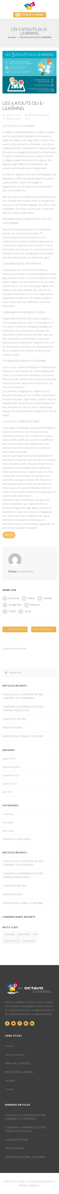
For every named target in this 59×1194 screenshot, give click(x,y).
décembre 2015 (11, 767)
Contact (9, 1089)
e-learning (8, 814)
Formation (8, 822)
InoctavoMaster (38, 115)
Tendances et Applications (16, 838)
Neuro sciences (12, 940)
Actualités (10, 1080)
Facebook (14, 598)
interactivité (23, 934)
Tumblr (12, 611)
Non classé (14, 118)
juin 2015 (7, 791)
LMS (35, 934)
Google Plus (15, 604)
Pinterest (35, 604)
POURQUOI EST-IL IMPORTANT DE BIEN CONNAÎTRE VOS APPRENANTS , (23, 696)
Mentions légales (28, 1185)
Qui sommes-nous (15, 1054)
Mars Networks (45, 1181)
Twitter (31, 598)
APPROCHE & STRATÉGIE (17, 1063)
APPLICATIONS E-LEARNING (19, 1072)
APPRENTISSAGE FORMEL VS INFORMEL (23, 736)
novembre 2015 (11, 775)
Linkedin (47, 598)
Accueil (12, 37)
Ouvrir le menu (32, 14)
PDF (7, 535)
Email (27, 611)
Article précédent (17, 629)
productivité (29, 940)
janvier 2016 (9, 758)
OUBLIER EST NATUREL (14, 719)
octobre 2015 (10, 783)
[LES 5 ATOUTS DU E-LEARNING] (29, 72)
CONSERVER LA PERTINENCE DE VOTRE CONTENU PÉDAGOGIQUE (23, 708)
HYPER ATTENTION (12, 727)
